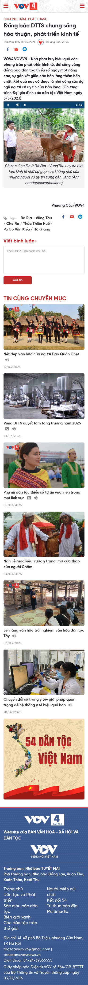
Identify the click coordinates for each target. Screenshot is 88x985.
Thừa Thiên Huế (37, 224)
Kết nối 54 (57, 900)
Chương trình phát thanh (25, 19)
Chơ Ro (13, 224)
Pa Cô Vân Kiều (17, 229)
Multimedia (57, 912)
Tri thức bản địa (62, 906)
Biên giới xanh (17, 917)
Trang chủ (13, 889)
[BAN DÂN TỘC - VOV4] (25, 6)
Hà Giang (42, 229)
